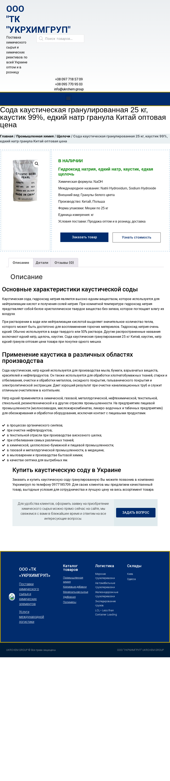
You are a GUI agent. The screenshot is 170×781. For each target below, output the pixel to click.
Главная (6, 136)
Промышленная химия (35, 136)
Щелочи (63, 136)
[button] (68, 97)
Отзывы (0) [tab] (64, 262)
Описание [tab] (21, 262)
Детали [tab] (42, 262)
